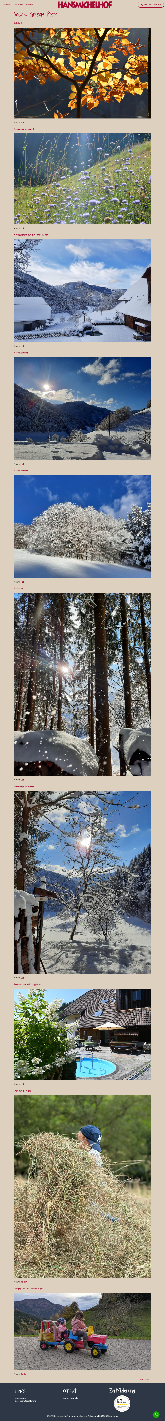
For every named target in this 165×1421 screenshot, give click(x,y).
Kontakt (19, 4)
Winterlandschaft (21, 352)
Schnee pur (19, 588)
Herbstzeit (18, 23)
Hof (22, 122)
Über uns (7, 4)
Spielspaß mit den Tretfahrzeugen (28, 1288)
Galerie (29, 4)
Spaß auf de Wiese (22, 1090)
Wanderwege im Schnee (24, 786)
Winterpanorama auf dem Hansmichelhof (31, 234)
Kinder (24, 1281)
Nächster (145, 1379)
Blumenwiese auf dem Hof (24, 129)
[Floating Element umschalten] (156, 1414)
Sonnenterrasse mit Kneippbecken (28, 984)
